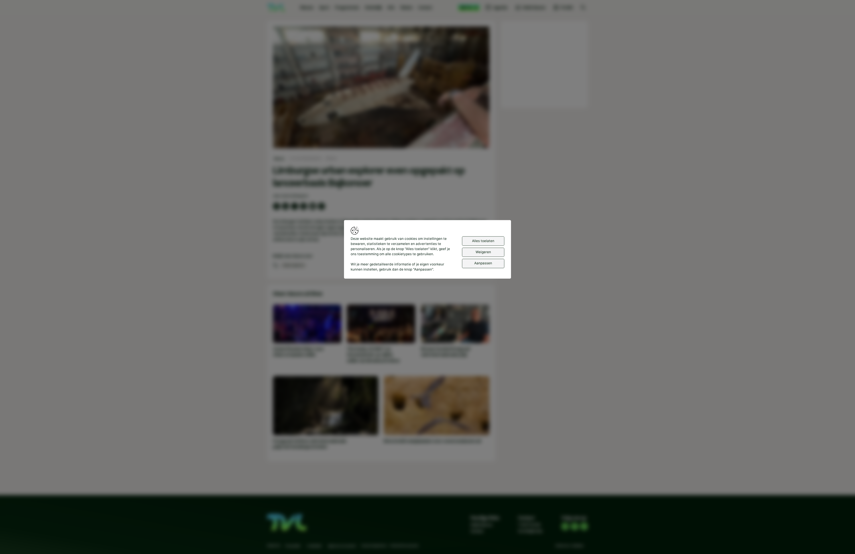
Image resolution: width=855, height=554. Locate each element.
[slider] (381, 133)
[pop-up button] (474, 140)
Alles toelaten (483, 241)
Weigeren (483, 252)
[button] (382, 88)
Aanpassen (483, 263)
